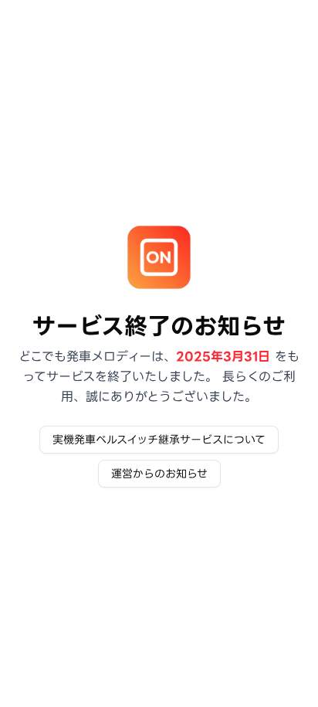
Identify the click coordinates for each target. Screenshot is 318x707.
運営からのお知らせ (159, 473)
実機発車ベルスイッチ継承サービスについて (159, 439)
